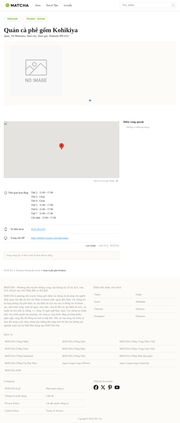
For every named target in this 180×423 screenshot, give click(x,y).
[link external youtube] (118, 388)
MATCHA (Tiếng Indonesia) (19, 356)
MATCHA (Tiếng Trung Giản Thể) (137, 348)
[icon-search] (173, 5)
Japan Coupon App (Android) (134, 363)
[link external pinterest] (111, 388)
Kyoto (97, 301)
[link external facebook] (97, 388)
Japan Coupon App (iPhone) (76, 363)
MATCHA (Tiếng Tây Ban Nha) (21, 363)
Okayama (140, 316)
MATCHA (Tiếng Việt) (73, 356)
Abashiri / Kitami (35, 18)
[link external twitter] (104, 388)
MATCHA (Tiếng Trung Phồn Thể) (137, 341)
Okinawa (140, 309)
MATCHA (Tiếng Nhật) (16, 341)
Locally (68, 5)
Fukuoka (98, 309)
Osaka (139, 294)
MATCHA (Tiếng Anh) (73, 341)
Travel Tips (52, 5)
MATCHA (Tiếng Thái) (16, 348)
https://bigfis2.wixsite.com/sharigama (49, 238)
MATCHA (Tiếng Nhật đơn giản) (136, 356)
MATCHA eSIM (13, 370)
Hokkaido (12, 18)
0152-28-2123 (38, 229)
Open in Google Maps (104, 181)
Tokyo (97, 294)
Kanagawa (99, 316)
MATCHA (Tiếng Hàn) (73, 348)
